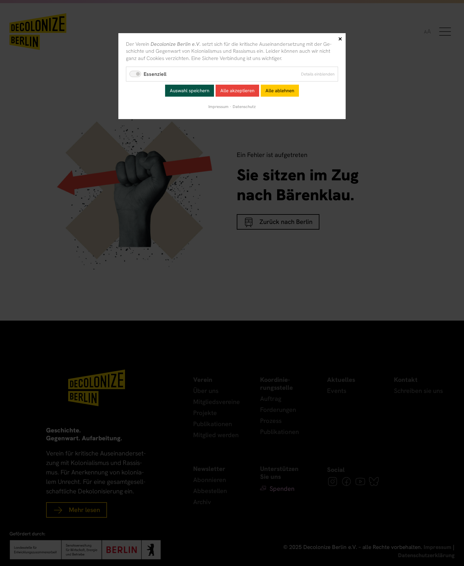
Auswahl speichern (189, 90)
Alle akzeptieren (237, 90)
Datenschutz (244, 106)
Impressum (218, 106)
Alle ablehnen (279, 90)
